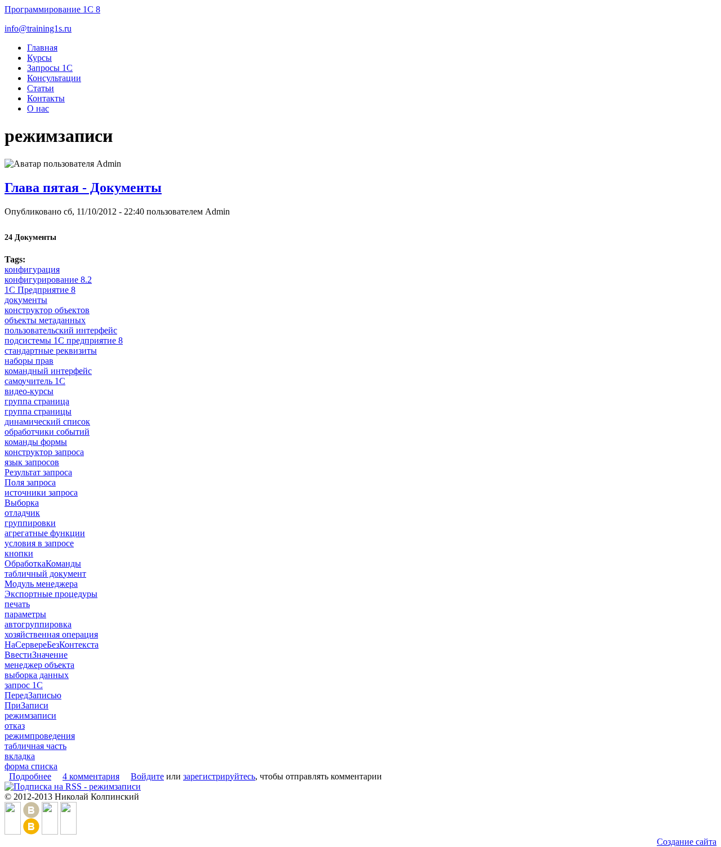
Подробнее (30, 776)
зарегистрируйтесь (219, 776)
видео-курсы (29, 391)
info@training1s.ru (38, 28)
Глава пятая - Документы (83, 187)
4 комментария (91, 776)
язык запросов (32, 462)
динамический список (47, 421)
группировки (30, 523)
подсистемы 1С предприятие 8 (64, 340)
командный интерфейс (48, 371)
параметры (25, 614)
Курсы (39, 58)
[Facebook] (13, 831)
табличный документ (45, 573)
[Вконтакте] (31, 831)
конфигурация (32, 269)
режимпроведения (40, 736)
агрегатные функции (45, 533)
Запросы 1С (50, 68)
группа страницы (38, 411)
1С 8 (52, 9)
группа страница (37, 401)
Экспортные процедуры (51, 594)
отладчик (22, 513)
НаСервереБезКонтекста (52, 644)
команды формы (36, 442)
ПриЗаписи (26, 705)
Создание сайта (686, 841)
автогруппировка (38, 624)
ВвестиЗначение (36, 654)
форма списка (31, 766)
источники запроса (41, 492)
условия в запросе (39, 543)
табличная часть (35, 746)
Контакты (46, 98)
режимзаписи (30, 715)
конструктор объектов (47, 310)
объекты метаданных (45, 320)
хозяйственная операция (51, 634)
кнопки (19, 553)
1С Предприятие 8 (40, 290)
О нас (38, 108)
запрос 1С (24, 685)
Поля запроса (30, 482)
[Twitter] (50, 831)
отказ (15, 725)
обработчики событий (47, 431)
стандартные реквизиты (51, 350)
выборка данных (37, 675)
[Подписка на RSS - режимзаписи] (73, 786)
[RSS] (68, 831)
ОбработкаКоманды (43, 563)
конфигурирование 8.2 (48, 279)
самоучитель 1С (35, 381)
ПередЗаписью (33, 695)
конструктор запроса (44, 452)
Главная (42, 47)
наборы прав (29, 360)
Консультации (54, 78)
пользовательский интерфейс (61, 330)
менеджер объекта (39, 665)
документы (26, 300)
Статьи (40, 88)
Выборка (22, 502)
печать (17, 604)
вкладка (20, 756)
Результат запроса (38, 472)
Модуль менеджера (41, 584)
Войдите (147, 776)
